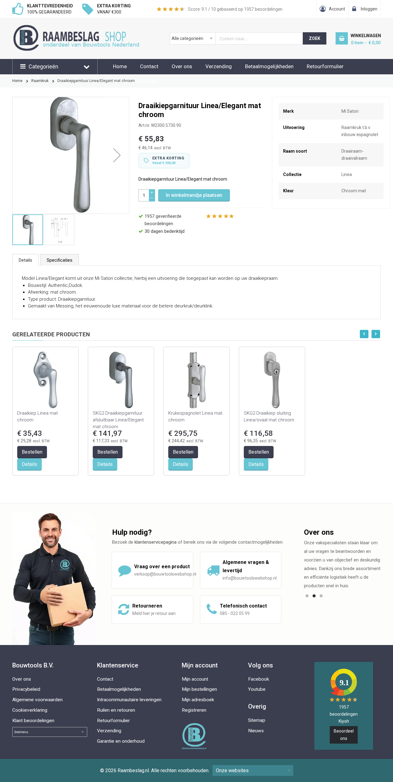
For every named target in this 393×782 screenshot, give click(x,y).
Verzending (218, 66)
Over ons (182, 66)
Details (25, 260)
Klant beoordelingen (33, 720)
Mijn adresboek (198, 699)
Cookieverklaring (29, 710)
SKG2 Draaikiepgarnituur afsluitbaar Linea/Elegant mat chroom (118, 419)
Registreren (194, 710)
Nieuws (256, 730)
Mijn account (195, 679)
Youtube (257, 689)
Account (337, 8)
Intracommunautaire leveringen (129, 699)
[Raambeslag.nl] (86, 27)
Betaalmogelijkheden (269, 66)
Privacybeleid (26, 689)
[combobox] (236, 38)
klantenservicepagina (155, 542)
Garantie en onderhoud (121, 741)
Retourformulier (325, 66)
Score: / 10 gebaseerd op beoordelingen (235, 9)
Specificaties (59, 260)
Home (120, 66)
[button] (117, 155)
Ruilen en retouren (116, 710)
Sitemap (256, 720)
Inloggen (369, 8)
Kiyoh (344, 721)
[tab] (25, 260)
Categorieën (43, 66)
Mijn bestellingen (199, 689)
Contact (149, 66)
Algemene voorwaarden (37, 699)
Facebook (258, 679)
